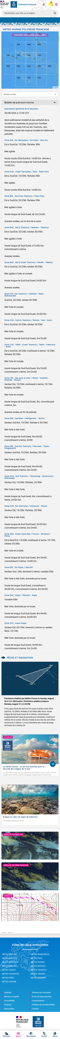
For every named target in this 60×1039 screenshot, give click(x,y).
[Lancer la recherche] (55, 12)
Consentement (38, 1001)
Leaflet (55, 87)
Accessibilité (9, 1001)
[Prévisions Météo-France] (14, 4)
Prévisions (6, 1036)
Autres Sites (9, 1009)
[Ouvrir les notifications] (43, 4)
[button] (56, 4)
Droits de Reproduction (41, 997)
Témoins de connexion (41, 992)
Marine (18, 1036)
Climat (55, 1036)
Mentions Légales (11, 997)
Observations (31, 1036)
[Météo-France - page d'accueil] (38, 1022)
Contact (35, 1009)
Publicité (7, 1005)
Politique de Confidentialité (43, 1005)
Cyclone (44, 1036)
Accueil (3, 932)
